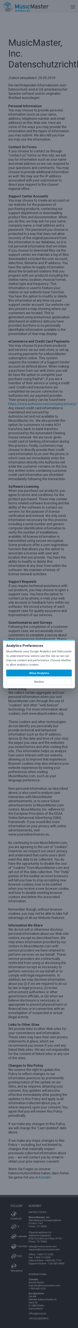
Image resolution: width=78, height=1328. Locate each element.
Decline (39, 681)
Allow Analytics (39, 673)
